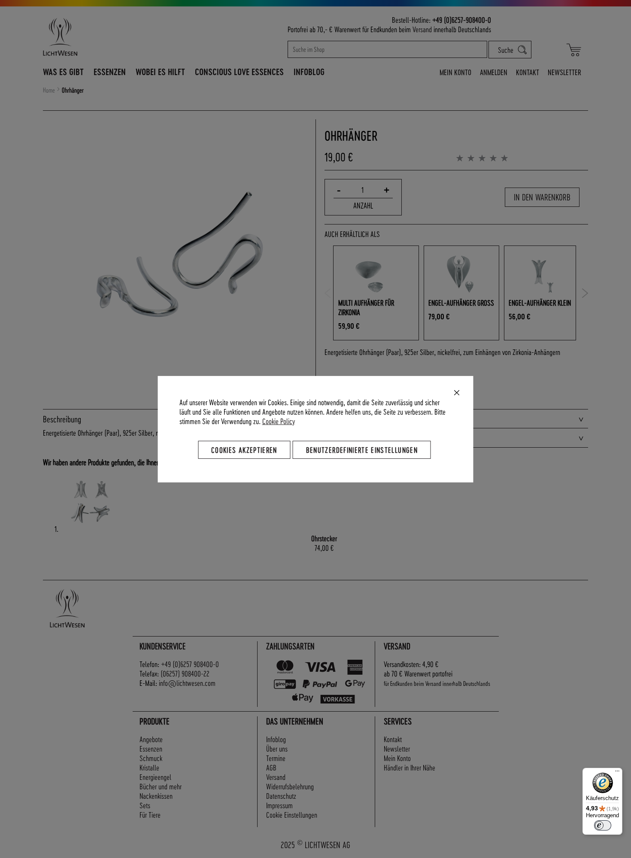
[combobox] (387, 49)
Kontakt (527, 71)
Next (585, 293)
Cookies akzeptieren (244, 449)
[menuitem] (63, 72)
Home (49, 90)
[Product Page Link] (90, 528)
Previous (328, 293)
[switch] (602, 825)
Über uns (277, 748)
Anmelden (493, 71)
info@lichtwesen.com (187, 682)
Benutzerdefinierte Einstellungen (362, 449)
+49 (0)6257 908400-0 (190, 663)
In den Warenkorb (542, 197)
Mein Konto (455, 71)
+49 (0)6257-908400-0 (461, 19)
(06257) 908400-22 (185, 673)
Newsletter (564, 71)
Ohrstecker (324, 538)
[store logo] (97, 36)
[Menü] (617, 773)
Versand (422, 28)
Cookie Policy (278, 420)
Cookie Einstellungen (291, 814)
